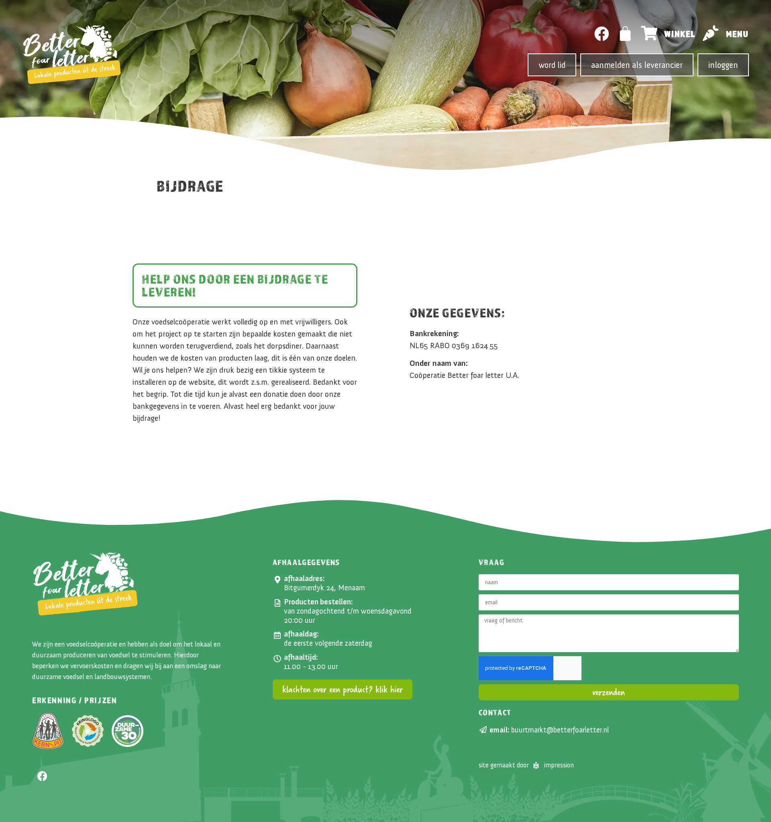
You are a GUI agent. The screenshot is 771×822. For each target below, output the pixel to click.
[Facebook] (601, 34)
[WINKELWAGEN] (625, 34)
